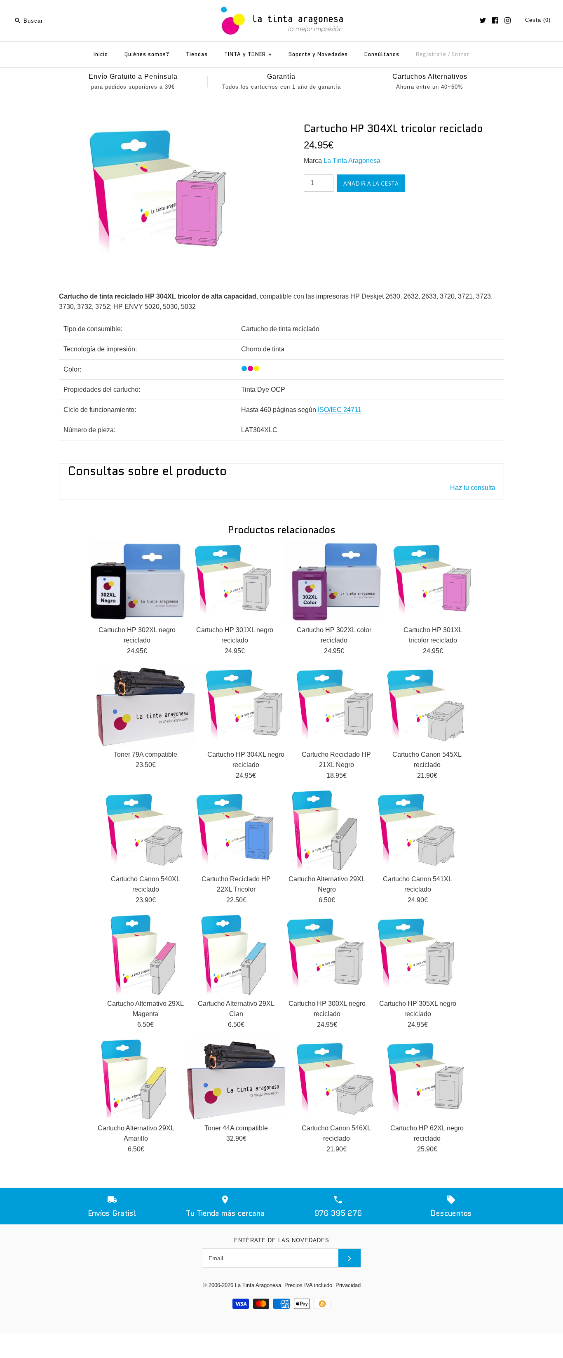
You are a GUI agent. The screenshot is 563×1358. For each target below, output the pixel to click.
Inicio (101, 54)
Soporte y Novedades (318, 54)
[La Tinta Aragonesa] (282, 5)
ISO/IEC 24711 (339, 409)
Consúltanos (381, 54)
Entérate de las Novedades (281, 1240)
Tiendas (197, 54)
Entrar (460, 54)
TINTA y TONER (248, 54)
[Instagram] (507, 20)
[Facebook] (495, 20)
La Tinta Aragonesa (352, 160)
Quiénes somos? (146, 54)
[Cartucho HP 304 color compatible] (159, 127)
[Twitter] (483, 20)
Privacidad (348, 1285)
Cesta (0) (538, 20)
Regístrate (431, 54)
